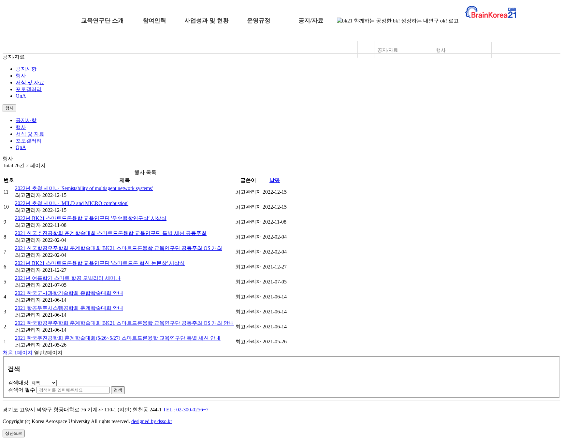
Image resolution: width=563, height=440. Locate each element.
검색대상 (18, 382)
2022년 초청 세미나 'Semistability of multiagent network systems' (84, 188)
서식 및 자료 (30, 82)
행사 (21, 75)
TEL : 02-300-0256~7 (186, 409)
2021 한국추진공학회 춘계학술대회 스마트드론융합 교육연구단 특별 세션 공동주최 (111, 233)
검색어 (21, 389)
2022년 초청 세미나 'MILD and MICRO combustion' (71, 203)
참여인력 (154, 20)
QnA (21, 96)
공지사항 (26, 69)
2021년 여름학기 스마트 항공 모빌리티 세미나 (68, 278)
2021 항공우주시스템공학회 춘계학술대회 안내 (69, 308)
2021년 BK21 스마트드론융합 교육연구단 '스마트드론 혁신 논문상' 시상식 (100, 263)
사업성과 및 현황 (206, 20)
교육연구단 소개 (102, 20)
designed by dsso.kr (151, 421)
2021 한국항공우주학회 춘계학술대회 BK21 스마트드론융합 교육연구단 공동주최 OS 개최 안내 (124, 323)
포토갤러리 (29, 89)
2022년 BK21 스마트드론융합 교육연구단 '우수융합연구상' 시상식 (90, 218)
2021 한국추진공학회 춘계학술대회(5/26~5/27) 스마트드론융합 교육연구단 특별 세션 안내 (118, 338)
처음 (8, 352)
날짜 (274, 180)
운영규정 (258, 20)
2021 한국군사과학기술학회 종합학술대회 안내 (69, 293)
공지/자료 (311, 20)
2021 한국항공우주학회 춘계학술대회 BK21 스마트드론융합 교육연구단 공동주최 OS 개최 (118, 248)
